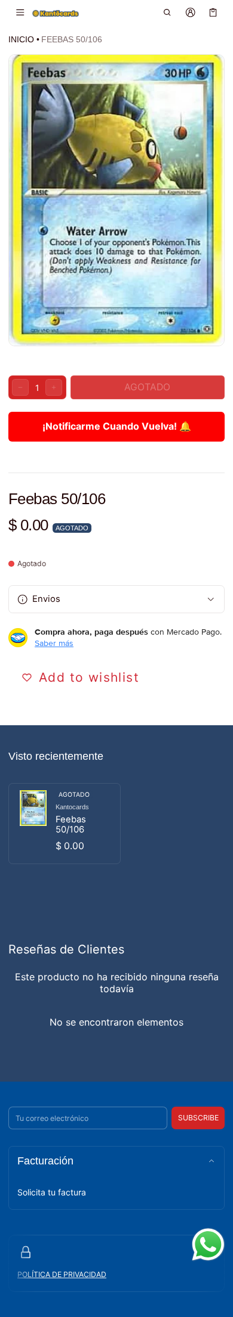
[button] (167, 12)
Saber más (54, 643)
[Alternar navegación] (20, 12)
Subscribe (198, 1117)
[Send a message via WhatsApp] (208, 1244)
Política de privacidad (61, 1274)
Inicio (21, 39)
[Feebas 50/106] (64, 823)
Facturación (45, 1161)
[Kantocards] (55, 13)
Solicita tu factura (51, 1192)
